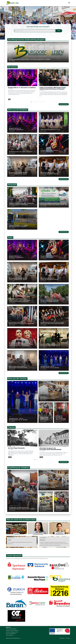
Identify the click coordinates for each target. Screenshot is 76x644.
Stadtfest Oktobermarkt (45, 415)
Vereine (44, 395)
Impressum (68, 638)
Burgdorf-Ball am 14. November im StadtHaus (16, 129)
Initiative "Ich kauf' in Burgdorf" (12, 630)
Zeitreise (9, 457)
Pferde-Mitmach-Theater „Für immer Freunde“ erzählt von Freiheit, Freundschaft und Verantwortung (19, 300)
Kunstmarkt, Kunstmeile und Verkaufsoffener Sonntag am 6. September (21, 323)
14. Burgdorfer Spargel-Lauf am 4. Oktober (44, 418)
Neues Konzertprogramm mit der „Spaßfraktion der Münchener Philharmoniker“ (52, 323)
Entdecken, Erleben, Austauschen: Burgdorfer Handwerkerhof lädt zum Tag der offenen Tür (53, 204)
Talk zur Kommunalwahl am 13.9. (50, 129)
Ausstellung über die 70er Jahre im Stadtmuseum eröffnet (49, 397)
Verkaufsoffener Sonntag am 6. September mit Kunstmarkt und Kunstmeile (21, 204)
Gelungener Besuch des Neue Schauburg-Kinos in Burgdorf (61, 417)
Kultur (9, 99)
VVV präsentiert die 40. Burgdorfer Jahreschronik (45, 508)
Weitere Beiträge (64, 104)
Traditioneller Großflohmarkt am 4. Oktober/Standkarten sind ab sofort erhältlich (22, 508)
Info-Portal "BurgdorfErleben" (12, 632)
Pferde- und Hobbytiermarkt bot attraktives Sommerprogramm (49, 301)
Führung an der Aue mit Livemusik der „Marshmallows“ (49, 173)
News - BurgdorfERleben (11, 633)
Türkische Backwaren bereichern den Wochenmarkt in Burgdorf (18, 226)
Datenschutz (62, 638)
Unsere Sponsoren (9, 635)
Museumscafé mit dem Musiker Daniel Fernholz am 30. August (18, 173)
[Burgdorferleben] (12, 3)
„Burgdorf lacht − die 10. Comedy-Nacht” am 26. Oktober (49, 367)
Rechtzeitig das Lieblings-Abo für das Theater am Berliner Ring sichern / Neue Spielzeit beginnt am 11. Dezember (20, 344)
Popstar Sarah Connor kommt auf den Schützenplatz (49, 151)
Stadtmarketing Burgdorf (11, 628)
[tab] (34, 459)
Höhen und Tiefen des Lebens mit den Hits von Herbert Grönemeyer (50, 345)
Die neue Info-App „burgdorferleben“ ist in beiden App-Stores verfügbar (29, 59)
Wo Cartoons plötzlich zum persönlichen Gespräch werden (18, 367)
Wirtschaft (11, 201)
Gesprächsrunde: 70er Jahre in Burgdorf (20, 151)
